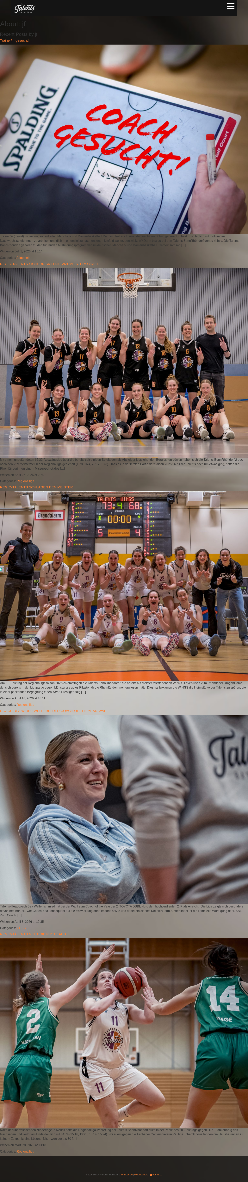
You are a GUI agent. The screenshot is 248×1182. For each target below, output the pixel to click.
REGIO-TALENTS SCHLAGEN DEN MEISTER (36, 487)
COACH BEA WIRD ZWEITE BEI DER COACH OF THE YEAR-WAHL (54, 711)
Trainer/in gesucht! (14, 40)
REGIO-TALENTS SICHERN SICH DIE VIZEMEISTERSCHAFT (49, 264)
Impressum (127, 1175)
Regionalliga (25, 481)
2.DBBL (22, 928)
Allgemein (23, 257)
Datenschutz (141, 1175)
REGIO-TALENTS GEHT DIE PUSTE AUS (33, 934)
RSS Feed (157, 1175)
